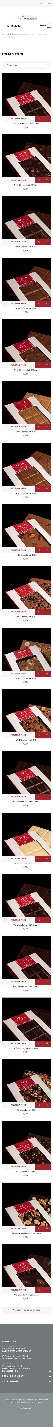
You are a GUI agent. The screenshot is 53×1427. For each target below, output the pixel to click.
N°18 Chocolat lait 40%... (26, 678)
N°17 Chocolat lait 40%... (26, 617)
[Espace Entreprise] (41, 3)
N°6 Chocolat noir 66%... (26, 1110)
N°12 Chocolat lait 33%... (26, 308)
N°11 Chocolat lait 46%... (26, 247)
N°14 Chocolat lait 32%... (26, 432)
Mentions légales (26, 1408)
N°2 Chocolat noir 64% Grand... (26, 801)
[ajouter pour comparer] (39, 119)
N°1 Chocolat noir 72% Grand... (26, 123)
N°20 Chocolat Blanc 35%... (26, 863)
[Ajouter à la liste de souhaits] (47, 119)
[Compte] (49, 3)
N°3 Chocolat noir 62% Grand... (26, 925)
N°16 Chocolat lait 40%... (26, 555)
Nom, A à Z (27, 65)
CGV (26, 1413)
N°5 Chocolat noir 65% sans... (26, 1048)
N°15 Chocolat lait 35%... (26, 493)
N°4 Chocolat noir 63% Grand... (26, 987)
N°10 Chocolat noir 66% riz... (26, 185)
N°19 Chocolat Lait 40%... (26, 740)
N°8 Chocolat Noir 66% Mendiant (26, 1233)
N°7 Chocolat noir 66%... (26, 1171)
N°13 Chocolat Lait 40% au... (26, 370)
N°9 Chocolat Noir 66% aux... (26, 1295)
